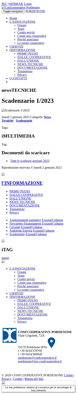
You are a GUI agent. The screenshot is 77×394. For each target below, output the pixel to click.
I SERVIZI (16, 46)
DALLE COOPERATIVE (34, 57)
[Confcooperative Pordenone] (21, 7)
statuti (5, 258)
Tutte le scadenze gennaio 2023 (29, 161)
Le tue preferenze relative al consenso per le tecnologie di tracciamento (38, 389)
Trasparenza (24, 71)
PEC (5, 4)
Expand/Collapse (52, 220)
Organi (21, 25)
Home (13, 18)
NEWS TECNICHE (30, 64)
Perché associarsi (27, 39)
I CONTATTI (18, 78)
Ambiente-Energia (20, 230)
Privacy (22, 74)
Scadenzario (24, 120)
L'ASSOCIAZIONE (22, 21)
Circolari (14, 227)
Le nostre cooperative (30, 43)
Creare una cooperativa (31, 36)
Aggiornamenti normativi (25, 220)
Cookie (17, 378)
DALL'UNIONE (28, 60)
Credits (68, 375)
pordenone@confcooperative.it (37, 357)
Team (20, 28)
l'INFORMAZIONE (22, 50)
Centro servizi (26, 32)
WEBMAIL (15, 4)
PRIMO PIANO (27, 53)
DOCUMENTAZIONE (32, 67)
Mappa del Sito (33, 378)
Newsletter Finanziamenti (25, 223)
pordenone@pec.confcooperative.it (40, 361)
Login (28, 4)
